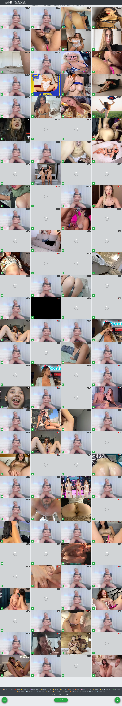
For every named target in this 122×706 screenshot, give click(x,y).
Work (60, 694)
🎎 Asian (4, 689)
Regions (56, 694)
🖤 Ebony (10, 689)
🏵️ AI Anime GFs (57, 691)
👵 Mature (43, 689)
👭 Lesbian (96, 689)
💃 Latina (17, 689)
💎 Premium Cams (30, 691)
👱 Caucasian (24, 689)
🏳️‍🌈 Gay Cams (116, 689)
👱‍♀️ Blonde (55, 689)
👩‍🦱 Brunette (63, 689)
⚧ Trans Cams (20, 691)
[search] (117, 700)
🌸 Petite (83, 689)
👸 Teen (49, 689)
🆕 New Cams (107, 689)
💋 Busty (89, 689)
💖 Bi (101, 689)
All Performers (69, 694)
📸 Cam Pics (92, 691)
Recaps (63, 694)
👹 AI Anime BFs (74, 691)
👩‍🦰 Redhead (70, 689)
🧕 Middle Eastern (34, 689)
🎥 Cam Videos (84, 691)
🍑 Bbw (77, 689)
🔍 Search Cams (101, 691)
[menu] (4, 700)
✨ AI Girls (48, 691)
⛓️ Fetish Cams (40, 691)
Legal (74, 694)
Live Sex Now (61, 700)
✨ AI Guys (66, 691)
